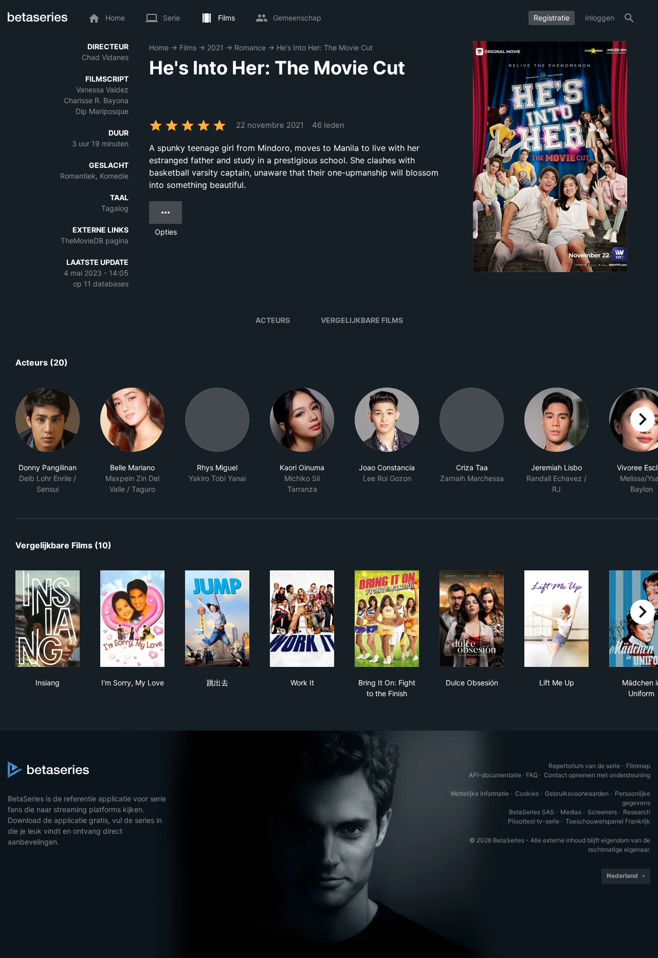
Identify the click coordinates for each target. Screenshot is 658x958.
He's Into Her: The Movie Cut (325, 47)
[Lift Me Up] (556, 618)
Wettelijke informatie (479, 793)
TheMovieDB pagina (95, 240)
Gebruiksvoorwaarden (577, 793)
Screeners (602, 812)
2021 (215, 47)
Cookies (527, 793)
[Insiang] (47, 618)
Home (159, 47)
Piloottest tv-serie (533, 821)
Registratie (552, 17)
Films (187, 47)
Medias (570, 812)
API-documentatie (495, 775)
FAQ (532, 775)
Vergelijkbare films (362, 320)
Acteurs (272, 320)
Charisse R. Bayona (96, 100)
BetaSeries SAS (531, 812)
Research (636, 812)
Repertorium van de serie (584, 766)
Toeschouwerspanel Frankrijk (607, 821)
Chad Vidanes (105, 57)
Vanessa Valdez (102, 89)
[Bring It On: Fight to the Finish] (387, 618)
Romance (250, 47)
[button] (47, 441)
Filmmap (638, 766)
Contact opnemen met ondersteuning (597, 775)
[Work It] (302, 618)
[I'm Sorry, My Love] (132, 618)
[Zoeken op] (629, 18)
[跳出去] (217, 618)
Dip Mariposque (102, 111)
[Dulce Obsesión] (472, 618)
